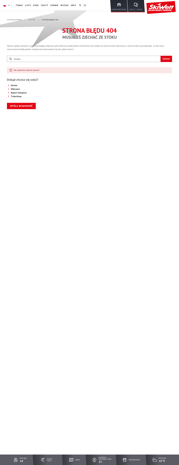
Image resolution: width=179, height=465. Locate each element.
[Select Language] (6, 5)
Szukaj (166, 58)
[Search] (80, 5)
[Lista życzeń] (85, 5)
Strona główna (14, 20)
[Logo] (161, 7)
